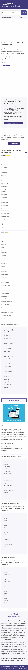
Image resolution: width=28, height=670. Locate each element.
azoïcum (3, 266)
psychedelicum (5, 210)
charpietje (6, 471)
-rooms (5, 570)
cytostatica (7, 335)
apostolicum (4, 170)
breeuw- (6, 539)
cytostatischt (7, 351)
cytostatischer (7, 364)
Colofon (15, 668)
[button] (26, 152)
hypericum (4, 271)
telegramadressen (8, 490)
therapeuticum (5, 219)
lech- (5, 546)
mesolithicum (4, 183)
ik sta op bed (7, 466)
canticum (3, 244)
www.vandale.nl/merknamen (14, 655)
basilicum (3, 269)
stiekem (3, 236)
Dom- (5, 534)
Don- (5, 530)
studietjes (6, 495)
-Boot (5, 579)
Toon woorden (14, 143)
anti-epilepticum (5, 309)
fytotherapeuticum (6, 315)
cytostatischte (7, 366)
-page (5, 591)
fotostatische (7, 376)
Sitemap (10, 668)
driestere (6, 476)
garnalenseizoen (8, 480)
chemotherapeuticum (7, 312)
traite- (5, 532)
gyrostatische (7, 384)
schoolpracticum (5, 285)
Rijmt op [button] (4, 12)
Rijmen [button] (24, 12)
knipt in (5, 478)
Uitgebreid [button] (23, 17)
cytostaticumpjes (8, 356)
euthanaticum (5, 65)
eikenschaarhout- (8, 537)
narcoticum (4, 277)
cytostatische (7, 348)
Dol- (5, 549)
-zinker (5, 572)
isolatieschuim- (7, 516)
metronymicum (5, 189)
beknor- (6, 523)
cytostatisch (7, 359)
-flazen (5, 596)
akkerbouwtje (7, 485)
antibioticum (4, 288)
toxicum (3, 258)
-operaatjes (7, 588)
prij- (5, 527)
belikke (5, 462)
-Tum (5, 577)
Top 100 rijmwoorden (14, 400)
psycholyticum (5, 213)
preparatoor (7, 483)
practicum (4, 250)
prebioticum (4, 202)
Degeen (6, 464)
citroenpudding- (8, 544)
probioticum (4, 205)
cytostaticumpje (8, 343)
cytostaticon (7, 338)
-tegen (5, 600)
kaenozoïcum (4, 181)
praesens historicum (6, 301)
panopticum (4, 280)
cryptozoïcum (4, 172)
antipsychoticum (5, 290)
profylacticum (5, 208)
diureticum (4, 175)
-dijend (5, 598)
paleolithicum (5, 296)
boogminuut (7, 473)
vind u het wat (7, 487)
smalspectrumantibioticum (8, 318)
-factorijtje (6, 574)
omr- (5, 520)
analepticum (4, 161)
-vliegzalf (6, 593)
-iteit (5, 584)
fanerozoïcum (5, 293)
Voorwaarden (22, 668)
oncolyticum (4, 197)
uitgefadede (7, 469)
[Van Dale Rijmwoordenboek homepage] (7, 3)
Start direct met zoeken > (13, 123)
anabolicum (4, 159)
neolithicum (4, 191)
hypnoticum (4, 274)
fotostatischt (7, 379)
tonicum (3, 255)
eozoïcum (3, 178)
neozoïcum (4, 194)
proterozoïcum (5, 304)
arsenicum (4, 263)
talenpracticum (5, 227)
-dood (5, 603)
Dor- (5, 518)
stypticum (4, 252)
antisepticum (4, 167)
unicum (3, 260)
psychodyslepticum (6, 307)
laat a (5, 492)
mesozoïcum (4, 186)
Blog (5, 668)
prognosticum (5, 282)
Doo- (5, 525)
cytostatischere (8, 371)
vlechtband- (7, 541)
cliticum (3, 247)
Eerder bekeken (6, 17)
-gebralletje (7, 581)
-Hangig (6, 586)
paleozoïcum (4, 299)
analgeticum (4, 164)
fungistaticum (7, 382)
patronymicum (5, 200)
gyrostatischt (7, 387)
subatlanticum (5, 216)
